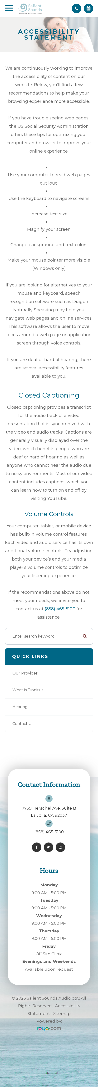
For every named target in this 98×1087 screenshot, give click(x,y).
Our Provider (25, 673)
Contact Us (22, 723)
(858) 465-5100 (60, 608)
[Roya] (49, 1029)
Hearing (20, 707)
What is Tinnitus (27, 690)
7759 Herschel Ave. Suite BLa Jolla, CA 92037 (49, 812)
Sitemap (62, 1013)
